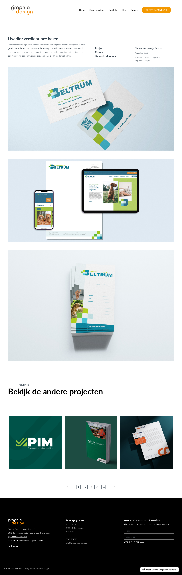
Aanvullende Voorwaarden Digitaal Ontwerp (26, 540)
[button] (159, 569)
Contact (134, 10)
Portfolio (113, 10)
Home (82, 10)
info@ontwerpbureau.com (76, 543)
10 (97, 487)
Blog (124, 10)
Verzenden (131, 542)
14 (104, 487)
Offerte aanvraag (156, 10)
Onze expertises (96, 10)
